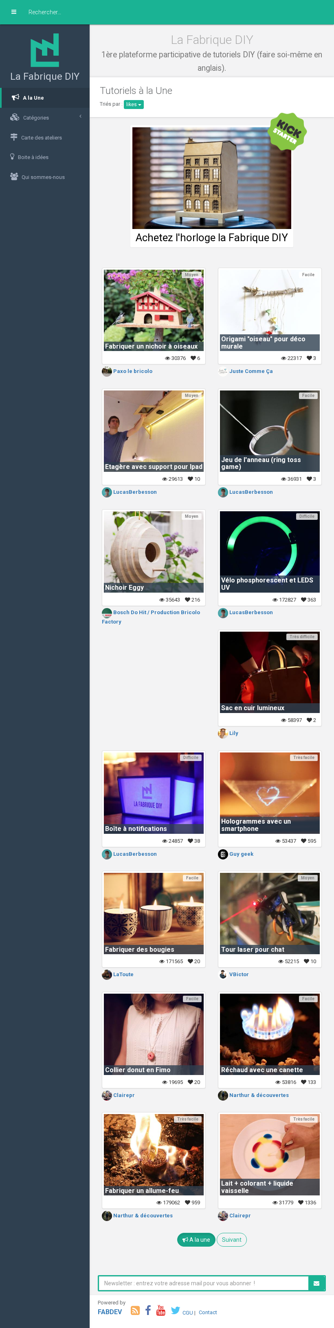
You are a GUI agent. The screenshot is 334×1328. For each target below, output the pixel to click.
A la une (199, 1239)
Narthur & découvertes (258, 1095)
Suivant (232, 1239)
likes (132, 104)
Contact (208, 1312)
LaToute (123, 974)
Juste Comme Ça (250, 371)
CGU (187, 1312)
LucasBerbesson (134, 492)
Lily (233, 733)
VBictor (238, 974)
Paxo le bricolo (132, 371)
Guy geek (240, 854)
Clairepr (123, 1095)
